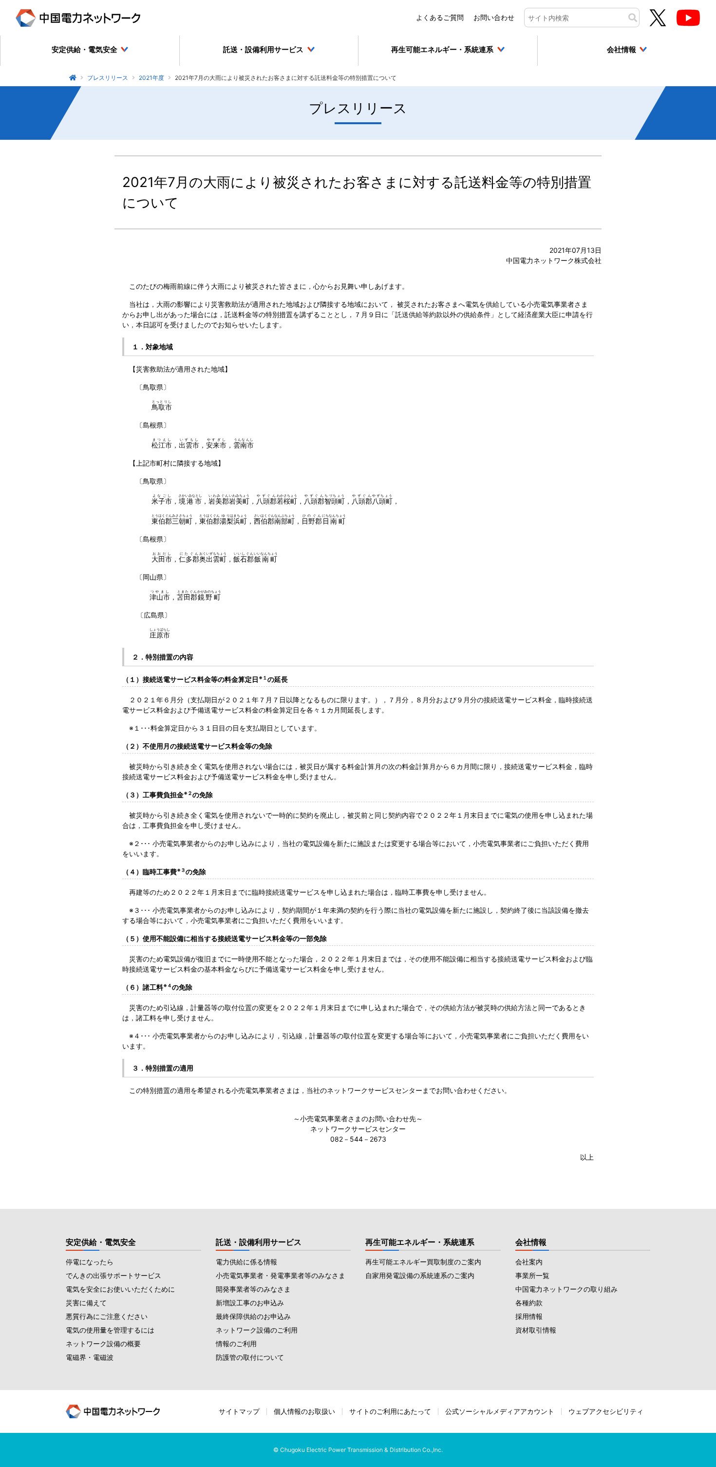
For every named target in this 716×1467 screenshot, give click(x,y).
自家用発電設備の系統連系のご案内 (419, 1275)
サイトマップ (239, 1411)
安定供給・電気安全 (101, 1242)
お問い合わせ (493, 17)
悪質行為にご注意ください (107, 1316)
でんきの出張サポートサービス (113, 1275)
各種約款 (529, 1302)
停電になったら (89, 1262)
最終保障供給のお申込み (253, 1316)
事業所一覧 (532, 1275)
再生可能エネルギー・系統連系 (419, 1242)
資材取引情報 (535, 1330)
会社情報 (530, 1242)
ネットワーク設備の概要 (103, 1343)
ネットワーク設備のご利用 (257, 1330)
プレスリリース (107, 77)
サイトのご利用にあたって (390, 1411)
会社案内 (529, 1262)
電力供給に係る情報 (246, 1262)
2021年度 (151, 77)
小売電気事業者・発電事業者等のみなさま (280, 1275)
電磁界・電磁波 (89, 1357)
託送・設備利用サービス (258, 1242)
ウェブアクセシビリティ (605, 1411)
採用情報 (529, 1316)
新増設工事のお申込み (250, 1302)
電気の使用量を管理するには (110, 1330)
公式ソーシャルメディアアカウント (499, 1411)
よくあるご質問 (440, 17)
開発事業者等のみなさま (253, 1289)
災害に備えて (86, 1302)
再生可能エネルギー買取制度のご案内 (423, 1262)
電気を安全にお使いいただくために (120, 1289)
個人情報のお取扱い (304, 1411)
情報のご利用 (236, 1343)
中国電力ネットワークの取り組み (566, 1289)
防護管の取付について (250, 1357)
